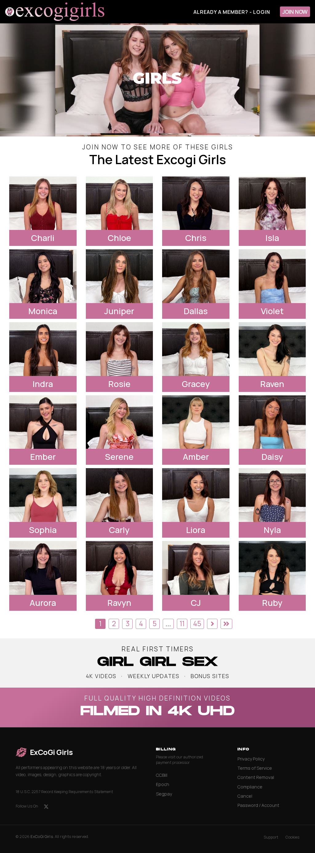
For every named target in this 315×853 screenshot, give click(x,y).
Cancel (244, 796)
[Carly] (119, 495)
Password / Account (258, 805)
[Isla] (272, 203)
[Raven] (272, 349)
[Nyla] (272, 495)
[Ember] (43, 422)
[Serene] (119, 422)
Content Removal (255, 777)
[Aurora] (43, 568)
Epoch (162, 784)
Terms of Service (254, 768)
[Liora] (195, 495)
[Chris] (195, 203)
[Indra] (43, 349)
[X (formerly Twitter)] (46, 806)
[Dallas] (195, 276)
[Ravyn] (119, 568)
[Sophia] (43, 495)
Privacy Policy (251, 759)
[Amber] (195, 422)
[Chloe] (119, 203)
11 (182, 623)
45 (197, 623)
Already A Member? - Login (231, 12)
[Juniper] (119, 276)
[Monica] (43, 276)
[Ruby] (272, 568)
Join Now (295, 11)
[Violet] (272, 276)
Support (271, 837)
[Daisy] (272, 422)
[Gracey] (195, 349)
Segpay (164, 794)
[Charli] (43, 203)
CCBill (161, 775)
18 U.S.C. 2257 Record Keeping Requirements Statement (64, 791)
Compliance (249, 787)
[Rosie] (119, 349)
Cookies (292, 837)
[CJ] (195, 568)
